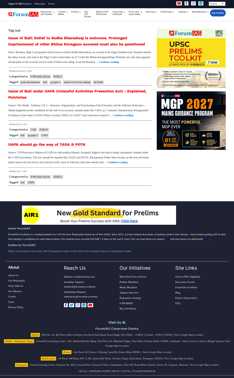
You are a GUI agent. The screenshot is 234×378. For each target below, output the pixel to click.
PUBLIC (58, 76)
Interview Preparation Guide (116, 251)
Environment (23, 251)
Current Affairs (61, 13)
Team (11, 302)
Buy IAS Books (87, 14)
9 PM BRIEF (126, 303)
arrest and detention (30, 82)
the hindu (98, 82)
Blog (177, 292)
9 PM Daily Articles (40, 76)
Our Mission (14, 291)
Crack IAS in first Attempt (85, 251)
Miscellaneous (199, 12)
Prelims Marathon (129, 282)
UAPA (44, 135)
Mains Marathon (128, 287)
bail (45, 82)
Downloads (166, 12)
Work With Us (15, 286)
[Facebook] (66, 305)
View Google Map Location (188, 334)
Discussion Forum (185, 282)
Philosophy (40, 3)
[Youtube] (90, 305)
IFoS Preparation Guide (56, 251)
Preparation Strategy (130, 298)
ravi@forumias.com (84, 276)
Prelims (75, 12)
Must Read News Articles (133, 276)
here (167, 239)
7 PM (33, 129)
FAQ (177, 303)
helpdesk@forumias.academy (80, 286)
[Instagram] (77, 305)
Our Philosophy (16, 280)
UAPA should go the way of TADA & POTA (46, 144)
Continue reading (109, 62)
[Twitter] (71, 305)
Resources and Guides (46, 13)
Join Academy (218, 13)
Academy (27, 3)
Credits (12, 296)
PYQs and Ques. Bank (134, 13)
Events (51, 3)
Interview (150, 12)
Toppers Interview (129, 292)
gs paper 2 (55, 82)
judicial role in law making (77, 82)
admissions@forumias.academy (81, 296)
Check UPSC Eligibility (187, 276)
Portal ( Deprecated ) (186, 298)
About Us (13, 275)
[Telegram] (83, 305)
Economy (37, 251)
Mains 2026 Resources (102, 13)
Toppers (182, 12)
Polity (11, 251)
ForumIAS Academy (186, 287)
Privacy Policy (16, 307)
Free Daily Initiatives (118, 13)
